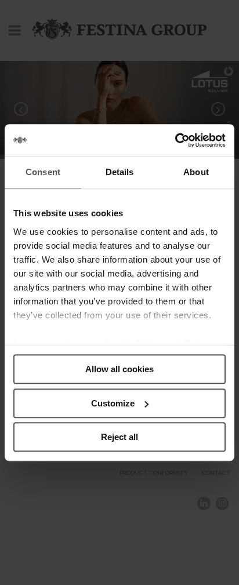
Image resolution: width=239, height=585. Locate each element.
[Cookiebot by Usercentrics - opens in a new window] (175, 140)
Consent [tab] (43, 172)
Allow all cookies (119, 369)
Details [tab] (120, 172)
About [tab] (196, 172)
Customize (113, 403)
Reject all (119, 437)
